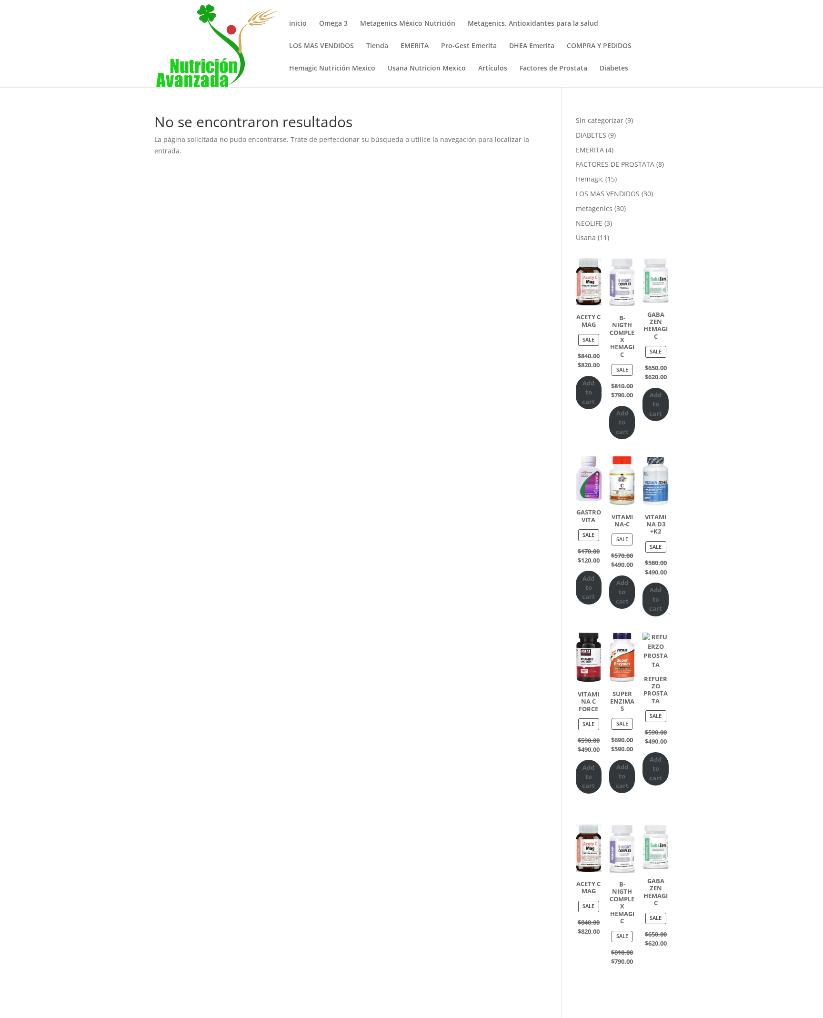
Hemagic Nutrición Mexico (332, 68)
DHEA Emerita (531, 46)
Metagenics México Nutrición (407, 24)
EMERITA (415, 46)
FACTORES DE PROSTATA (615, 164)
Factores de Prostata (553, 68)
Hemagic (589, 178)
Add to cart (588, 392)
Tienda (377, 46)
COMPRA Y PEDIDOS (599, 46)
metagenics (594, 208)
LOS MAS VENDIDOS (321, 46)
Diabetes (614, 68)
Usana (586, 237)
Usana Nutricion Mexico (427, 68)
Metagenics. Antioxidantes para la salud (533, 24)
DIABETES (591, 135)
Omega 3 (333, 24)
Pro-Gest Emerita (469, 46)
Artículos (492, 68)
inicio (298, 24)
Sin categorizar (599, 120)
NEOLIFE (589, 223)
